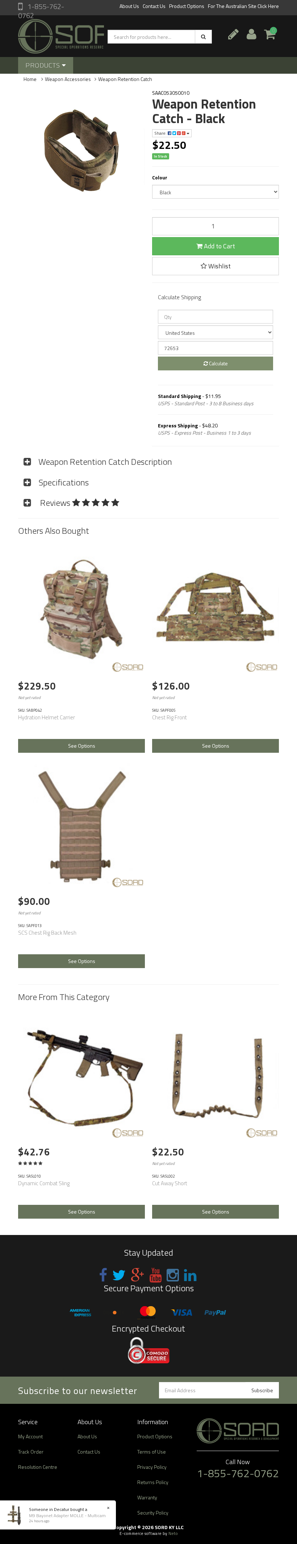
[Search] (203, 37)
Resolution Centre (37, 1467)
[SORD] (127, 667)
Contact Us (154, 6)
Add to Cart (218, 246)
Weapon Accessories (68, 79)
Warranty (147, 1497)
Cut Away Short (169, 1183)
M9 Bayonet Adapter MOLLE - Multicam (67, 1515)
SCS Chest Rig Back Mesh (47, 933)
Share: (161, 133)
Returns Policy (152, 1482)
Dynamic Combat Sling (44, 1183)
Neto (173, 1533)
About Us (129, 6)
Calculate (218, 363)
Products (43, 65)
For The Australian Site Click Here (243, 6)
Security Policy (152, 1512)
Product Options (186, 6)
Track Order (30, 1451)
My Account (30, 1436)
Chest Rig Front (169, 717)
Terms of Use (151, 1451)
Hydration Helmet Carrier (46, 717)
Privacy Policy (152, 1467)
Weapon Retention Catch (125, 79)
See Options (81, 745)
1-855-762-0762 (41, 11)
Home (30, 79)
